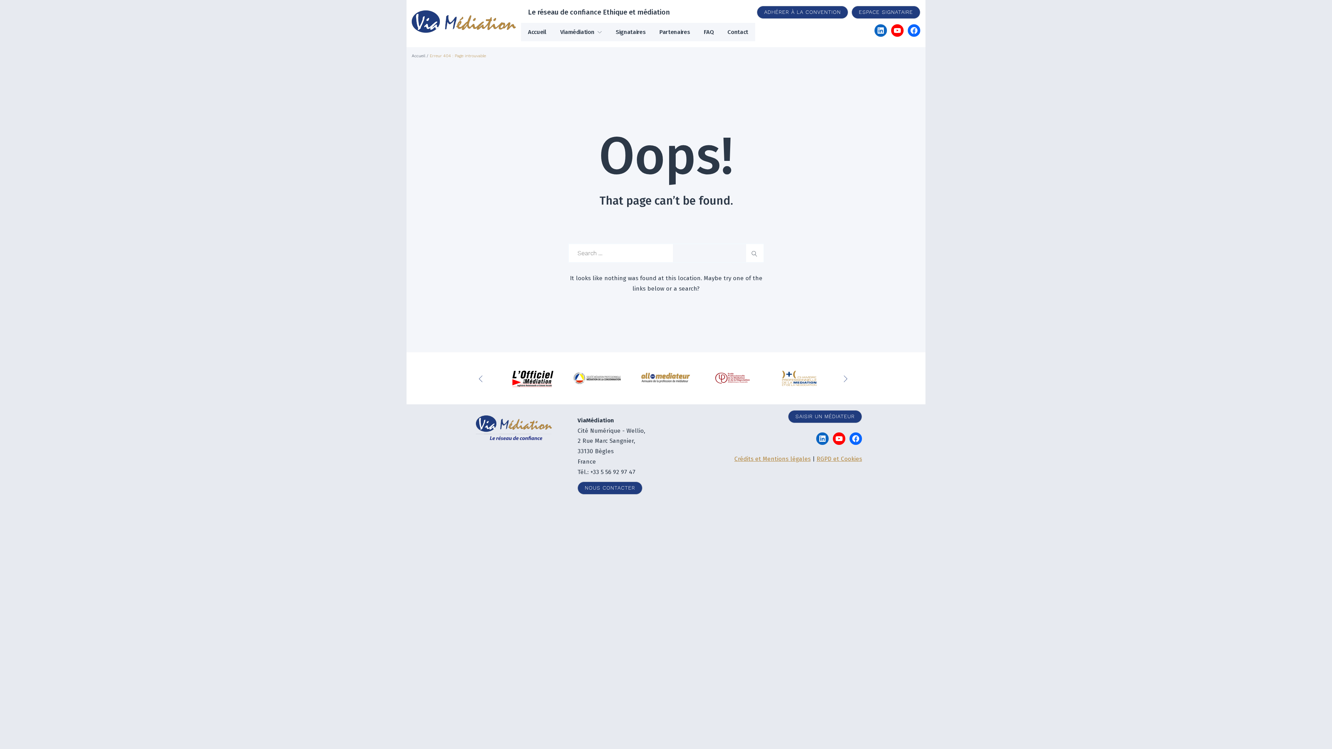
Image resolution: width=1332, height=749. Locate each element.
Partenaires (674, 32)
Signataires (631, 32)
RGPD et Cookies (839, 459)
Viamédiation (577, 32)
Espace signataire (886, 12)
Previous (482, 378)
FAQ (709, 32)
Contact (737, 32)
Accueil (537, 32)
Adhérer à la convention (802, 12)
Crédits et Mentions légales (772, 459)
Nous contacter (610, 488)
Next (846, 378)
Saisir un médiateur (825, 416)
